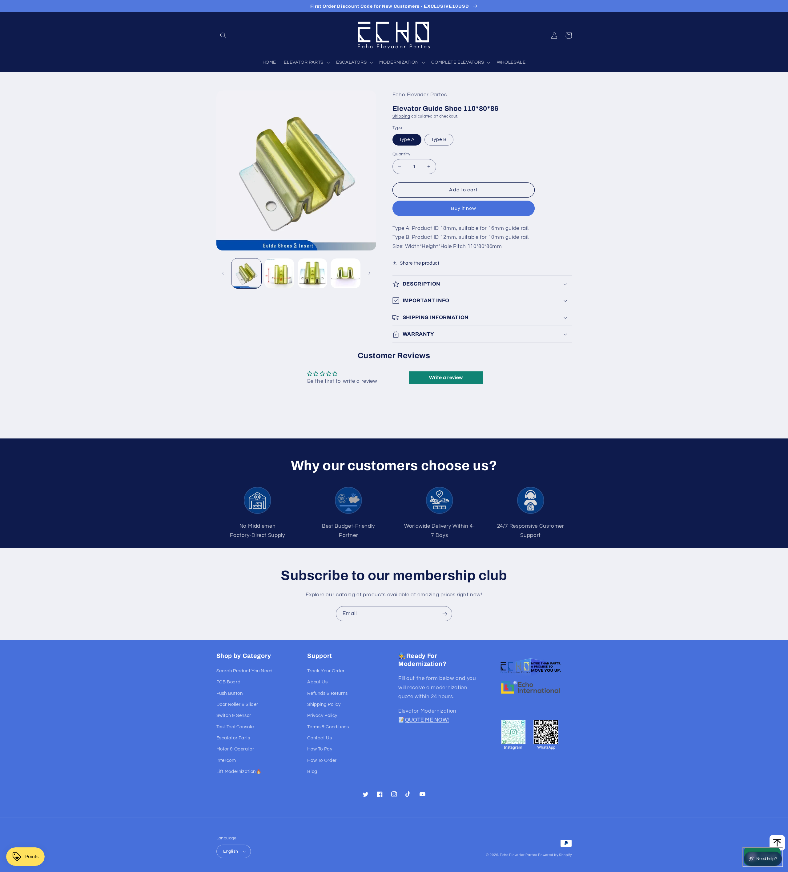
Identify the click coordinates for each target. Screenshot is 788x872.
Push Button (229, 693)
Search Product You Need (244, 671)
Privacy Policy (322, 715)
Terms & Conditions (328, 727)
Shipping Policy (323, 704)
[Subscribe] (445, 613)
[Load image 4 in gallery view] (345, 273)
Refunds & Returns (327, 693)
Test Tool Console (235, 727)
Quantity (401, 154)
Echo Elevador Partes (518, 855)
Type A (407, 139)
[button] (223, 35)
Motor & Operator (235, 749)
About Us (317, 682)
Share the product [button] (420, 263)
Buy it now (463, 208)
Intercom (226, 760)
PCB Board (228, 682)
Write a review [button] (446, 377)
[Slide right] (369, 273)
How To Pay (319, 749)
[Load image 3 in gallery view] (313, 273)
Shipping (401, 116)
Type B (439, 139)
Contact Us (319, 738)
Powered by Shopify (555, 855)
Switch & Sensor (233, 715)
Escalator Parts (233, 738)
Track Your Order (325, 671)
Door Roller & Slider (237, 704)
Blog (312, 771)
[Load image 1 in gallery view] (246, 273)
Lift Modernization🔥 (239, 771)
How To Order (322, 760)
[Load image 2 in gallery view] (279, 273)
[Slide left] (223, 273)
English (230, 851)
